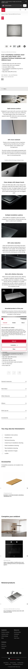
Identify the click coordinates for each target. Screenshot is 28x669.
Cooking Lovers (4, 634)
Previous (0, 488)
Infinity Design (4, 636)
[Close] (26, 1)
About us (3, 644)
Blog (2, 638)
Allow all (14, 341)
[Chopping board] (14, 481)
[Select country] (22, 9)
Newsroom (3, 646)
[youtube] (11, 653)
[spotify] (20, 653)
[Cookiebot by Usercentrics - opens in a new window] (20, 319)
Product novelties (5, 632)
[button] (11, 5)
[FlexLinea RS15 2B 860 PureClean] (14, 597)
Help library (16, 638)
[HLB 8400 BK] (14, 549)
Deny (14, 349)
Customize (13, 345)
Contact (3, 648)
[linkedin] (14, 653)
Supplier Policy (8, 664)
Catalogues (16, 634)
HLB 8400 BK (7, 560)
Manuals (16, 636)
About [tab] (22, 322)
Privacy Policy (13, 662)
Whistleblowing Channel (18, 664)
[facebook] (8, 653)
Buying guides (17, 632)
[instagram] (17, 653)
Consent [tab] (5, 322)
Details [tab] (14, 322)
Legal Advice (5, 662)
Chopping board (8, 493)
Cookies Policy (20, 662)
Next (22, 46)
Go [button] (24, 5)
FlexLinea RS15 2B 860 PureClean (12, 609)
